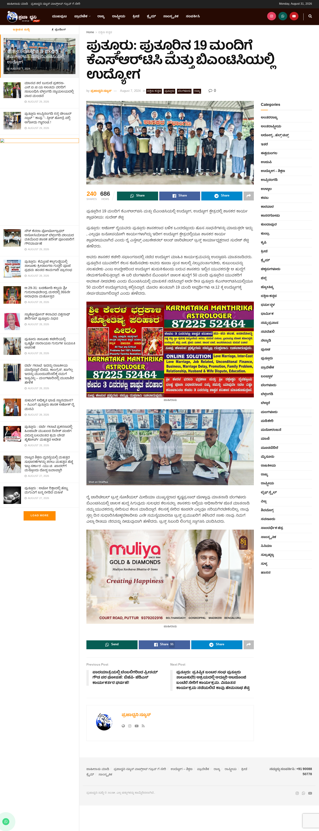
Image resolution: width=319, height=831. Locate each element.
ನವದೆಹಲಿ (268, 332)
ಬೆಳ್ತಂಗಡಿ (267, 394)
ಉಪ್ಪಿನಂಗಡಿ (269, 180)
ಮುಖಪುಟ (59, 16)
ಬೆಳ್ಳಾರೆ (265, 403)
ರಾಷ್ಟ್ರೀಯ (118, 16)
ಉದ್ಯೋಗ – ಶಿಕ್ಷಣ (273, 171)
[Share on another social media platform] (249, 196)
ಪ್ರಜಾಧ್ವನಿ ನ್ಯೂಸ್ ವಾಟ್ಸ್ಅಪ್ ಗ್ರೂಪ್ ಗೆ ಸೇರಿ (55, 4)
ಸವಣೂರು (268, 519)
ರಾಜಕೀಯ (268, 466)
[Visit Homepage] (23, 17)
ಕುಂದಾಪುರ (269, 225)
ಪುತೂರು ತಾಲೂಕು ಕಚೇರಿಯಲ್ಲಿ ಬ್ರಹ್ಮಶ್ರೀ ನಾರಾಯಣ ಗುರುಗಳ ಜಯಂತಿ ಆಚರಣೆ (50, 344)
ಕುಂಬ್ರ (265, 234)
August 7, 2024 (130, 91)
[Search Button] (310, 16)
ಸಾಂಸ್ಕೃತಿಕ (170, 16)
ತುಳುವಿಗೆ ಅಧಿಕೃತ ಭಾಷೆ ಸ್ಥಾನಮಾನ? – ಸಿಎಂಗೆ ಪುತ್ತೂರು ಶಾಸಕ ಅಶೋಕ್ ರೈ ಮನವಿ (49, 405)
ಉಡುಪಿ (266, 162)
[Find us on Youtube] (294, 16)
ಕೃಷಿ (263, 243)
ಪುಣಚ (265, 350)
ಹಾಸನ (265, 573)
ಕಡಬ (265, 198)
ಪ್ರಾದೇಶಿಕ (80, 16)
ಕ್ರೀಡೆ (136, 16)
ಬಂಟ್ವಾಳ (267, 376)
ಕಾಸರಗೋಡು (270, 216)
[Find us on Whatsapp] (282, 16)
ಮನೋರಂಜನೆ (271, 430)
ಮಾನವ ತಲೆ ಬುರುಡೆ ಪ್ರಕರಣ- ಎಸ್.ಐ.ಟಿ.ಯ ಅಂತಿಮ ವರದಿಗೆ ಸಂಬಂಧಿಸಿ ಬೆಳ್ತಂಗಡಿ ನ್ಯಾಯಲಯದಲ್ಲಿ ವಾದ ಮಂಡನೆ (49, 90)
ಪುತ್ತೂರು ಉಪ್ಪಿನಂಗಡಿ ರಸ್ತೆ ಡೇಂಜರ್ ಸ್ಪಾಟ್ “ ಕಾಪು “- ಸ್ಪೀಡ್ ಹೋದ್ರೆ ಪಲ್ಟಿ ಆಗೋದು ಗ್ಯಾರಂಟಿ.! (48, 118)
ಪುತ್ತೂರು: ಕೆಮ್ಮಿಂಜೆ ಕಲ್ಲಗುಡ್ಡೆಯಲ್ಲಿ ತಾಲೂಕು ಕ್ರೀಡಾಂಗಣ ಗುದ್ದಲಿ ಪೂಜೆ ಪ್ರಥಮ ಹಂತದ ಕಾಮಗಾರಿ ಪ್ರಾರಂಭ (48, 266)
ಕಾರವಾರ (267, 207)
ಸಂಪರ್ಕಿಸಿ (193, 16)
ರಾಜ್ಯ (101, 16)
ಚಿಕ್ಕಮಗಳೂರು (270, 269)
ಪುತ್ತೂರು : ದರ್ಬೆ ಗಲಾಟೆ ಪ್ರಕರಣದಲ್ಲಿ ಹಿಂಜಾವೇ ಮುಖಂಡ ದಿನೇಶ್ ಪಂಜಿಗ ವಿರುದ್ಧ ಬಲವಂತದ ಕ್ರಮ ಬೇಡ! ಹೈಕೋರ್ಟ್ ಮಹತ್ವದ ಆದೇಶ (48, 433)
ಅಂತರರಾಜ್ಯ (269, 118)
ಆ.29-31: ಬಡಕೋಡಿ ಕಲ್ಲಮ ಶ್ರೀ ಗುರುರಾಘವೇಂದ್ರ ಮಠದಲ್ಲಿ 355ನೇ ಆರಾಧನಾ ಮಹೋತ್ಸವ (47, 292)
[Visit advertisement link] (39, 180)
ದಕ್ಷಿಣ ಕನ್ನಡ (105, 32)
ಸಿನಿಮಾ (266, 546)
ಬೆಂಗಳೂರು (184, 91)
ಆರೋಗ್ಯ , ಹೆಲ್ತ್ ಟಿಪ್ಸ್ (275, 135)
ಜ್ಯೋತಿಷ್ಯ (267, 287)
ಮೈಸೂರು (267, 457)
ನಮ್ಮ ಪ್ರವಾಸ (269, 323)
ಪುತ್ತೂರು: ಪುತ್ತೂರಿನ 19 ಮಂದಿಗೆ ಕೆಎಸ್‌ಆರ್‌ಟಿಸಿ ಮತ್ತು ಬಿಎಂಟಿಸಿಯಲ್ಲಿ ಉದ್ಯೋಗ (35, 57)
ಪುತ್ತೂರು (169, 91)
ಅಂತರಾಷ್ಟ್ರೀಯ (271, 126)
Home (90, 32)
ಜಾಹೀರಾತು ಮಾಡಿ (17, 4)
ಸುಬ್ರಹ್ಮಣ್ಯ (267, 555)
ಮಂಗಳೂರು (269, 412)
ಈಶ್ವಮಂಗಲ (269, 153)
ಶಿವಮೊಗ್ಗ (267, 510)
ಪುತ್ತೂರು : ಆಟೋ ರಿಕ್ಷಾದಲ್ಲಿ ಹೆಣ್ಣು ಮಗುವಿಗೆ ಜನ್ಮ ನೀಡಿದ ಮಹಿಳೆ (46, 491)
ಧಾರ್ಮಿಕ (267, 314)
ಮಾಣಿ (265, 439)
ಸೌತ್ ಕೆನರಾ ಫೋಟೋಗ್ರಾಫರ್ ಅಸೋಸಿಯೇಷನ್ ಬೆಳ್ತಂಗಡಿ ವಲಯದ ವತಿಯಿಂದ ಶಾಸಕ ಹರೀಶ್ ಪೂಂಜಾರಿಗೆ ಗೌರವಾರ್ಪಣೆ (49, 237)
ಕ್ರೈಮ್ (151, 16)
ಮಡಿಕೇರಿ (267, 421)
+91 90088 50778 (304, 772)
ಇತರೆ (264, 144)
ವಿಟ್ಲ (263, 501)
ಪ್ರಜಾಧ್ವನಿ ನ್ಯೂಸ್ (101, 91)
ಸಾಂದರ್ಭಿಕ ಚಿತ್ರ (272, 528)
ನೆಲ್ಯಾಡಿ (266, 341)
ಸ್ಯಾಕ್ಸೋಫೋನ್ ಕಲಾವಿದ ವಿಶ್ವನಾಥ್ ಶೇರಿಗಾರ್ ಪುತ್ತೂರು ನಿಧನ (47, 317)
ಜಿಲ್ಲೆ (263, 278)
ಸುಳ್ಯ (264, 564)
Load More (40, 516)
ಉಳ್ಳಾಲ (266, 189)
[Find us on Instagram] (271, 16)
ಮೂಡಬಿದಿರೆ (269, 448)
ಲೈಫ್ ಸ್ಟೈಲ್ (269, 493)
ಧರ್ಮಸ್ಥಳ (268, 305)
